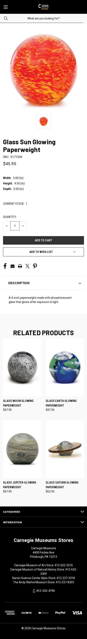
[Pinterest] (35, 266)
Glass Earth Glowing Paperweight (61, 403)
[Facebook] (5, 266)
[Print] (20, 266)
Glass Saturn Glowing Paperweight (62, 485)
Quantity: (10, 216)
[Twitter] (27, 266)
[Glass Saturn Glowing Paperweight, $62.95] (65, 449)
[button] (43, 283)
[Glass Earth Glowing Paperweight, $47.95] (65, 367)
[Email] (13, 266)
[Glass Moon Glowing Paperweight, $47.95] (22, 367)
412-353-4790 (45, 591)
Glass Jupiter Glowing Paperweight (19, 485)
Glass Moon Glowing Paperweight (18, 403)
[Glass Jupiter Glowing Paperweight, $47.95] (22, 449)
